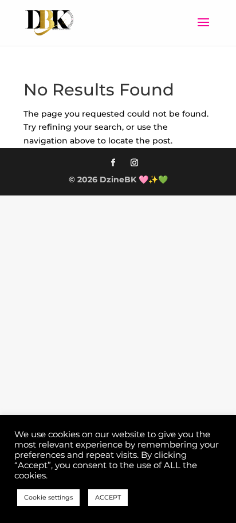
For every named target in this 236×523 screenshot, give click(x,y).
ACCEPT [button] (108, 497)
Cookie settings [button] (48, 497)
